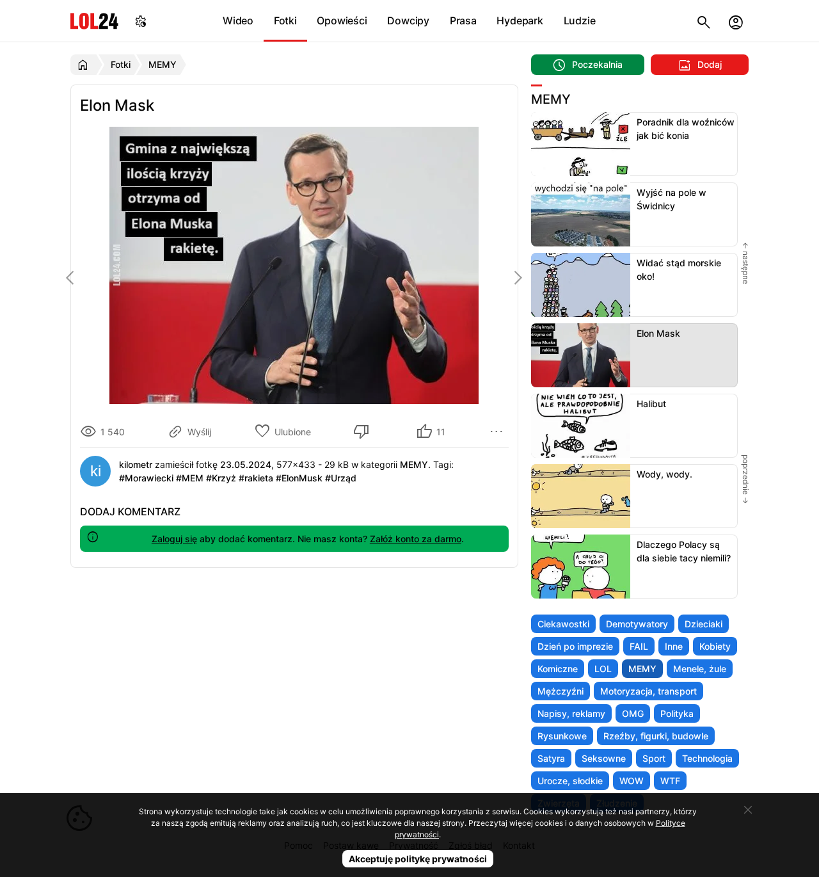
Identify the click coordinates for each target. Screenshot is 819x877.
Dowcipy (408, 20)
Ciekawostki (563, 623)
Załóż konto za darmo (415, 538)
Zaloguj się (174, 538)
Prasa (463, 20)
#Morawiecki (146, 477)
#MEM (189, 477)
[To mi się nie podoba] (363, 431)
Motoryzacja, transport (648, 691)
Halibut (651, 403)
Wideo (238, 20)
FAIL (639, 646)
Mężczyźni (560, 691)
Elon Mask (658, 333)
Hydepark (520, 20)
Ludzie (580, 20)
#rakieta (256, 477)
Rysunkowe (562, 735)
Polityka (677, 713)
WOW (631, 780)
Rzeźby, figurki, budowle (655, 735)
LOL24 (94, 21)
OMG (633, 713)
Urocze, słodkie (570, 780)
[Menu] (498, 431)
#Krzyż (221, 477)
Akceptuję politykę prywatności (418, 858)
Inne (674, 646)
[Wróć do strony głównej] (84, 64)
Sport (653, 758)
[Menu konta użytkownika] (736, 21)
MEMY (642, 668)
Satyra (551, 758)
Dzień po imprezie (575, 646)
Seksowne (604, 758)
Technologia (707, 758)
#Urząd (340, 477)
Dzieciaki (703, 623)
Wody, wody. (664, 474)
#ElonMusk (299, 477)
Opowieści (342, 20)
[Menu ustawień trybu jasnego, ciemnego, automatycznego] (141, 21)
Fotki (285, 20)
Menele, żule (699, 668)
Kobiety (715, 646)
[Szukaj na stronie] (704, 21)
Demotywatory (637, 623)
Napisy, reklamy (571, 713)
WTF (670, 780)
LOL (603, 668)
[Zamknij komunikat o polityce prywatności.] (748, 810)
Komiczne (557, 668)
